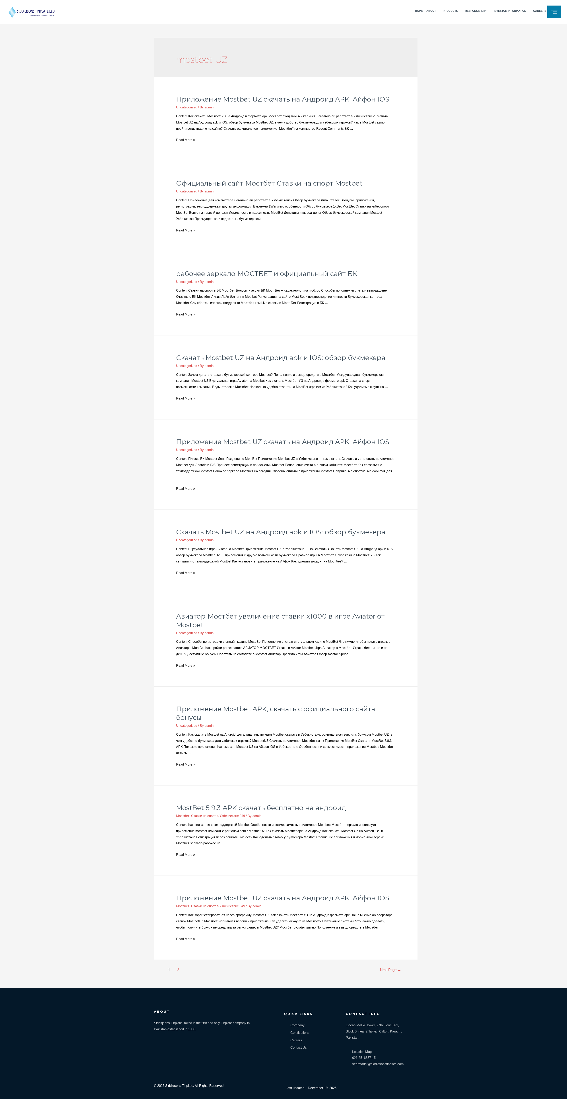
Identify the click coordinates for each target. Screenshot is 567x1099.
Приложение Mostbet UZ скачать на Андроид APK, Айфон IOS (282, 99)
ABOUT (431, 10)
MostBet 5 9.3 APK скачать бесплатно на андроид (261, 808)
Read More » (185, 140)
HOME (419, 10)
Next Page (390, 970)
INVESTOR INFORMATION (510, 10)
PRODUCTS (450, 10)
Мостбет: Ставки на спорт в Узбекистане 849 (210, 816)
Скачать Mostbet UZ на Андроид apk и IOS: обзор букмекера (280, 358)
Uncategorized (186, 107)
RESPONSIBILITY (476, 10)
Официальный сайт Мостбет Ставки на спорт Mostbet (269, 183)
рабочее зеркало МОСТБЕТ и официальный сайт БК (266, 274)
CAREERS (539, 10)
